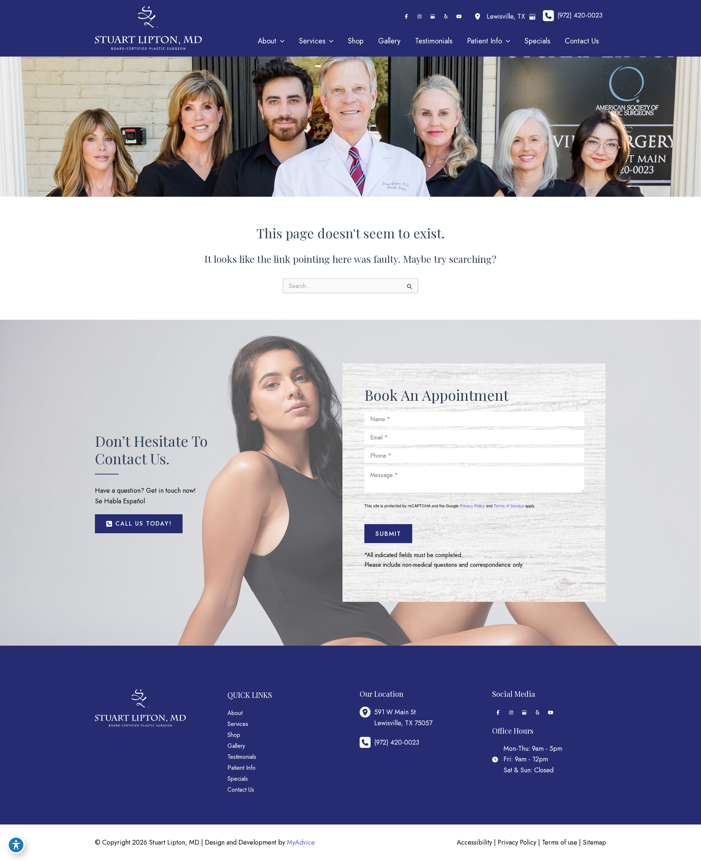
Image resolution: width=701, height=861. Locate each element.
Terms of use (559, 842)
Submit (388, 533)
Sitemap (594, 842)
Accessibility (474, 842)
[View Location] (479, 16)
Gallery (236, 746)
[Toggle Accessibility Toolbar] (16, 845)
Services (237, 724)
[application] (280, 41)
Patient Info (241, 768)
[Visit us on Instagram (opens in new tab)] (419, 16)
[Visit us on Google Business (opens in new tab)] (432, 16)
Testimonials (241, 757)
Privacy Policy (472, 505)
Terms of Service (509, 505)
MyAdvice (301, 842)
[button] (139, 523)
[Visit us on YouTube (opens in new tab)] (459, 16)
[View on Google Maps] (532, 17)
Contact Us (240, 789)
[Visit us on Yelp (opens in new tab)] (446, 16)
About (234, 713)
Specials (237, 778)
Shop (233, 735)
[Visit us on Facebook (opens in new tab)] (406, 16)
